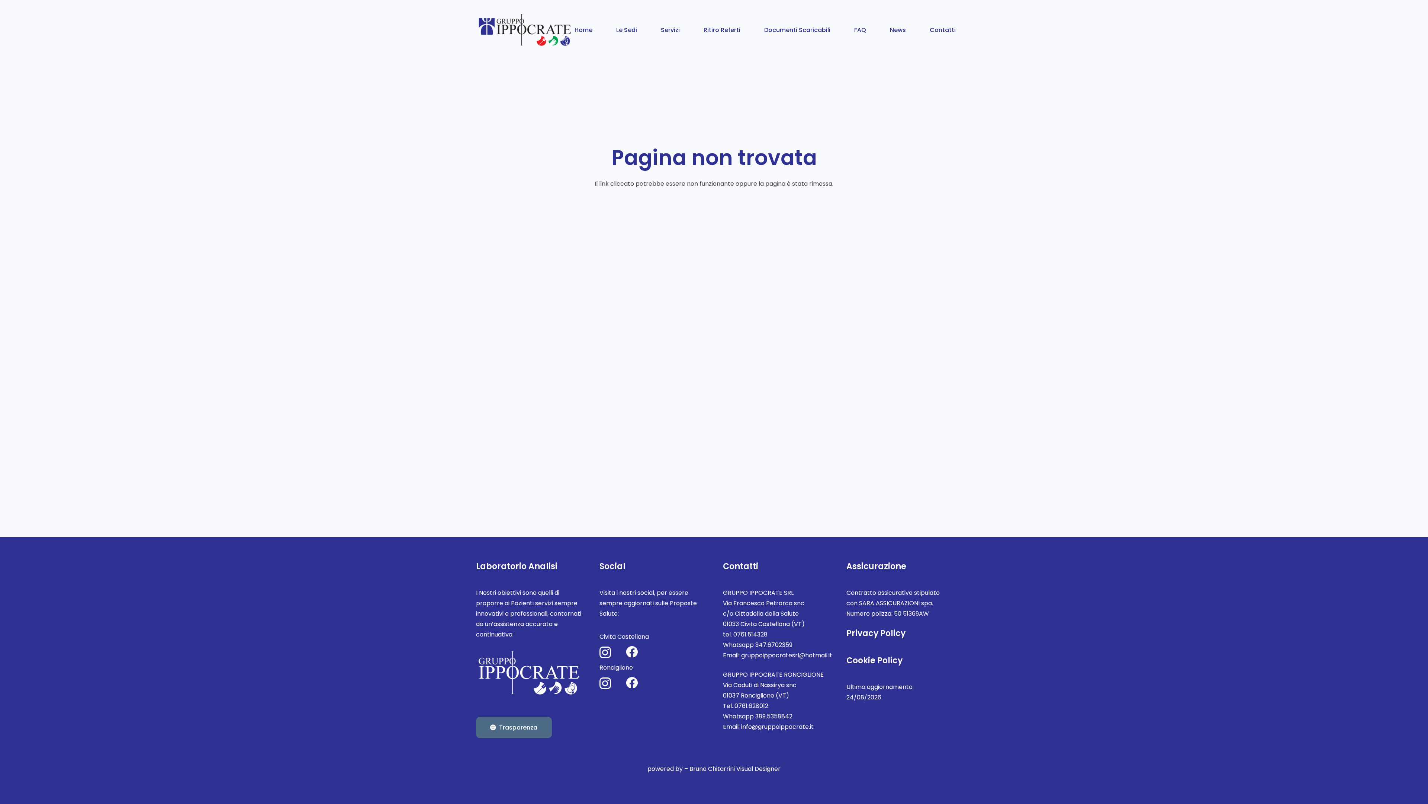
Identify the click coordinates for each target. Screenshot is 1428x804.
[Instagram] (605, 652)
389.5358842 (773, 716)
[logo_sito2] (525, 30)
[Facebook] (632, 652)
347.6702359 (773, 645)
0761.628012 (751, 706)
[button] (642, 29)
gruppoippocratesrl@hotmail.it (786, 655)
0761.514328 (750, 634)
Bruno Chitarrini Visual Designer (735, 769)
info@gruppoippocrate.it (777, 726)
